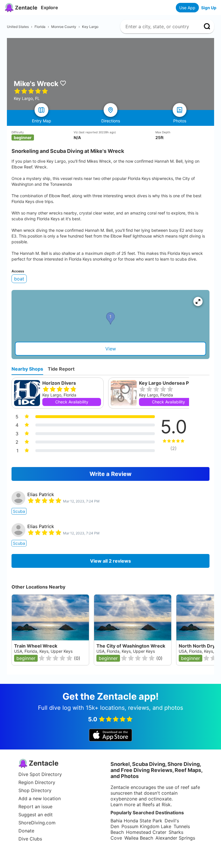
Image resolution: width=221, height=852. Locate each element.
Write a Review (110, 473)
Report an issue (35, 806)
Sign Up (208, 7)
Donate (26, 831)
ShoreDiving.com (37, 823)
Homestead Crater (146, 832)
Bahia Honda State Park (136, 820)
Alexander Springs (175, 838)
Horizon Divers (59, 383)
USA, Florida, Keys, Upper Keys (43, 651)
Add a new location (39, 798)
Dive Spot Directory (40, 774)
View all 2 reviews (110, 561)
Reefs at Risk (156, 804)
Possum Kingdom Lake (146, 826)
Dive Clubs (30, 839)
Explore (49, 7)
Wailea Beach (138, 838)
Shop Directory (35, 790)
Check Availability (71, 401)
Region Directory (36, 782)
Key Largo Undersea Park (167, 383)
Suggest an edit (35, 814)
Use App (187, 7)
